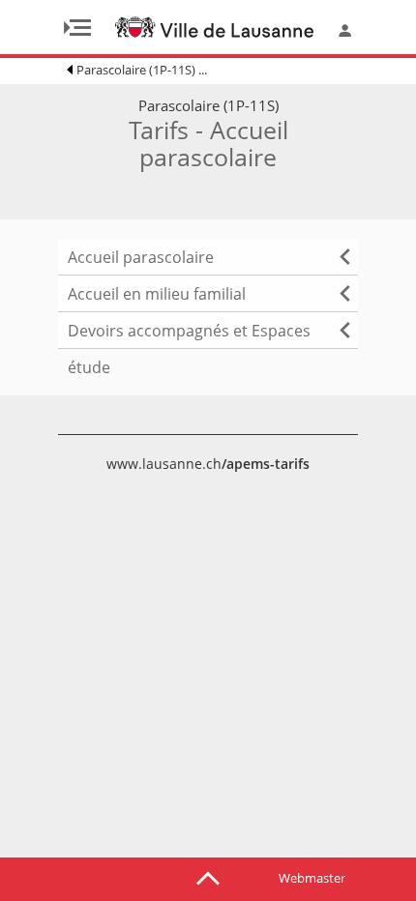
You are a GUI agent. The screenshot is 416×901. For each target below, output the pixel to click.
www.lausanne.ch (208, 463)
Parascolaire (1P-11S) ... (141, 69)
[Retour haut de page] (208, 877)
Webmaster (312, 877)
